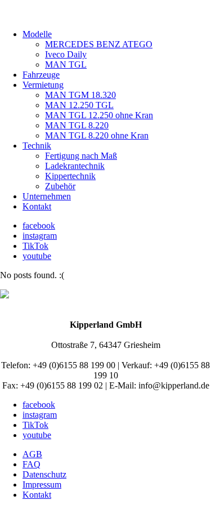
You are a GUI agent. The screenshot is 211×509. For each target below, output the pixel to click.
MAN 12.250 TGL (79, 105)
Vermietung (43, 85)
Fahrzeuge (41, 74)
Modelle (37, 34)
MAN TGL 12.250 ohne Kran (99, 115)
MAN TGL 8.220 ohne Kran (97, 135)
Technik (37, 145)
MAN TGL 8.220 (77, 125)
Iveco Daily (66, 54)
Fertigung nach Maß (81, 155)
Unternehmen (47, 196)
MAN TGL (66, 64)
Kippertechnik (70, 176)
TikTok (35, 246)
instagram (40, 235)
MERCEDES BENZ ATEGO (98, 44)
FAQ (32, 464)
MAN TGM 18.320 (80, 95)
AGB (32, 454)
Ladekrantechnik (75, 166)
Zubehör (60, 186)
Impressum (42, 484)
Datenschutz (44, 474)
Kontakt (37, 206)
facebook (39, 225)
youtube (37, 256)
